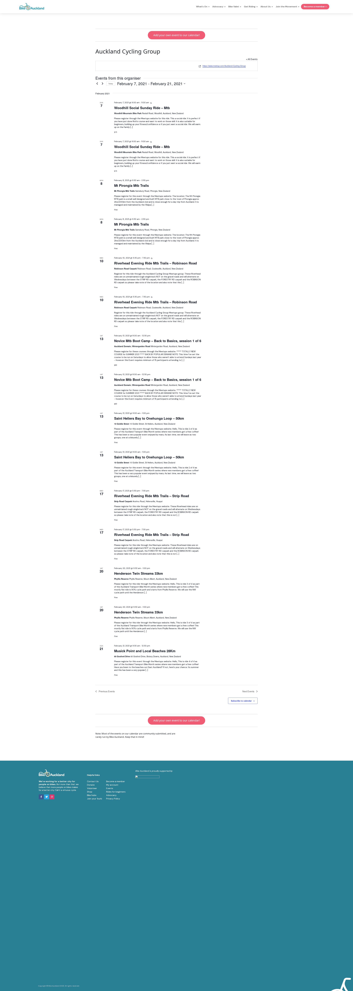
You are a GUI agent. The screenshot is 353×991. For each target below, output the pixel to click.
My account (112, 784)
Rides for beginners (115, 791)
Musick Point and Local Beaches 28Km (144, 650)
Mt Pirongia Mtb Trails (131, 185)
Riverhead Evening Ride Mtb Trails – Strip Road (151, 495)
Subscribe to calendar (241, 700)
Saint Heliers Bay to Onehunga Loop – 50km (149, 418)
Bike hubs (91, 795)
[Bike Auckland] (31, 6)
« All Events (252, 59)
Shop (89, 791)
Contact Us (93, 781)
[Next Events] (102, 83)
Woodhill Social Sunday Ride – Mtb (142, 107)
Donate (91, 784)
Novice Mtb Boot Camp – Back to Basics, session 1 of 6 (157, 340)
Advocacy (111, 795)
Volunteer (92, 788)
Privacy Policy (113, 798)
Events (109, 788)
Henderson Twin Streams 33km (138, 573)
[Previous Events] (97, 83)
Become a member (115, 781)
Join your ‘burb (94, 798)
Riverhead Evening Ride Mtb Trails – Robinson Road (155, 263)
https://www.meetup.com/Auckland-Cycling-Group (224, 65)
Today (110, 83)
